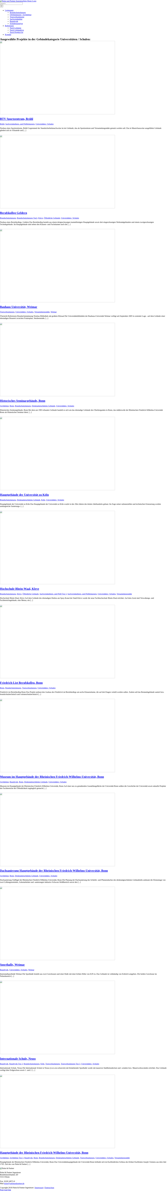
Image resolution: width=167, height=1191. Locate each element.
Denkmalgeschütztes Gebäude (43, 406)
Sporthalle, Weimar (12, 964)
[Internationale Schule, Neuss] (57, 1053)
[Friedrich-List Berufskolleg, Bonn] (57, 677)
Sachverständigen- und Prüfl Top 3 (53, 594)
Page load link (5, 1190)
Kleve (40, 218)
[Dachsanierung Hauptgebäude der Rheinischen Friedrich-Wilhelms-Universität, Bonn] (57, 865)
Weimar (54, 312)
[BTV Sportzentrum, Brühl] (57, 114)
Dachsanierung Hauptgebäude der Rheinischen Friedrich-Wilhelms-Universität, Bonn (54, 870)
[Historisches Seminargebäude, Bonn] (57, 395)
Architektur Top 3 (16, 1158)
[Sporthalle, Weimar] (57, 959)
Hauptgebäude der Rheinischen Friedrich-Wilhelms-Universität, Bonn (44, 1152)
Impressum (39, 1188)
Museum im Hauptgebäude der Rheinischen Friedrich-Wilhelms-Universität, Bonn (52, 776)
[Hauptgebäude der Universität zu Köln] (57, 489)
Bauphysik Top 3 (16, 1064)
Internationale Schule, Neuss (18, 1058)
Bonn (12, 406)
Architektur (4, 406)
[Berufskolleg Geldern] (57, 208)
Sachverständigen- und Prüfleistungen (20, 124)
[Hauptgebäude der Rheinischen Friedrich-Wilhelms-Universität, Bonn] (57, 1147)
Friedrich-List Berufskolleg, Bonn (21, 682)
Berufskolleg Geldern (13, 212)
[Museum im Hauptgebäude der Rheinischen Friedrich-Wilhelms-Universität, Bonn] (57, 771)
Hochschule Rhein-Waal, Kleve (19, 588)
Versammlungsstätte (42, 312)
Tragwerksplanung (7, 312)
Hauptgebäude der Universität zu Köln (24, 494)
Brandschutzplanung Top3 (27, 218)
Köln (43, 500)
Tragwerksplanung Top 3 (70, 1064)
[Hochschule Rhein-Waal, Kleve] (57, 583)
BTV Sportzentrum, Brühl (16, 118)
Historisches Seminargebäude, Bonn (22, 400)
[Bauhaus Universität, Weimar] (57, 302)
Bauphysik (14, 782)
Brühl (2, 124)
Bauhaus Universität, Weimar (18, 306)
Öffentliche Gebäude (52, 218)
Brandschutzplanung (8, 218)
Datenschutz (49, 1188)
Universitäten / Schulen (45, 124)
